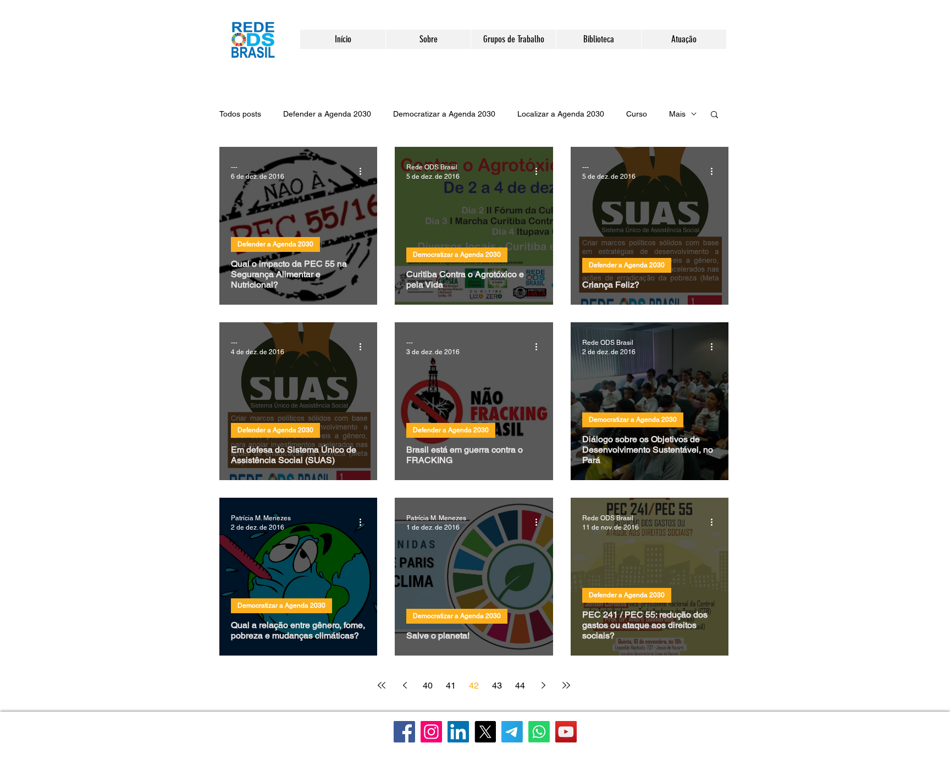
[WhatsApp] (539, 731)
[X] (485, 731)
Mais (677, 113)
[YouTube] (566, 731)
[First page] (381, 685)
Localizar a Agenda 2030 (560, 113)
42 (474, 685)
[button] (428, 39)
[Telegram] (512, 731)
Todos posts (240, 113)
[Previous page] (405, 685)
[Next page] (543, 685)
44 (520, 685)
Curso (636, 113)
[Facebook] (404, 731)
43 (497, 685)
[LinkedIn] (458, 731)
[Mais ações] (364, 171)
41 (451, 685)
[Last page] (566, 685)
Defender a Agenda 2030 (327, 113)
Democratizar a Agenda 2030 (444, 113)
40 (428, 685)
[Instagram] (431, 731)
